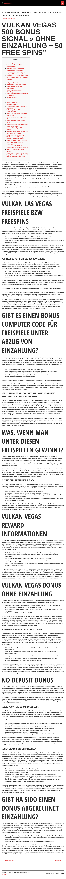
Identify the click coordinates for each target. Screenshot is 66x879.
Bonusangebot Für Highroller (15, 146)
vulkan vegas (11, 254)
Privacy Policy (50, 873)
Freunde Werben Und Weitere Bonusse (17, 147)
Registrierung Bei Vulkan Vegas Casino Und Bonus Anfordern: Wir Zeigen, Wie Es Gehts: (17, 77)
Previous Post (9, 860)
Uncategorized (6, 18)
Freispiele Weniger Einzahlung (15, 135)
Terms (57, 873)
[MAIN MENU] (62, 3)
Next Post (58, 860)
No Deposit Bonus (12, 97)
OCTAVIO (4, 874)
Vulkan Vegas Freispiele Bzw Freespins (17, 63)
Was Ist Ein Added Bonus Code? (16, 156)
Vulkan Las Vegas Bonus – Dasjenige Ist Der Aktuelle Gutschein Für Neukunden (17, 142)
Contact (62, 873)
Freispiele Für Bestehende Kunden (16, 84)
